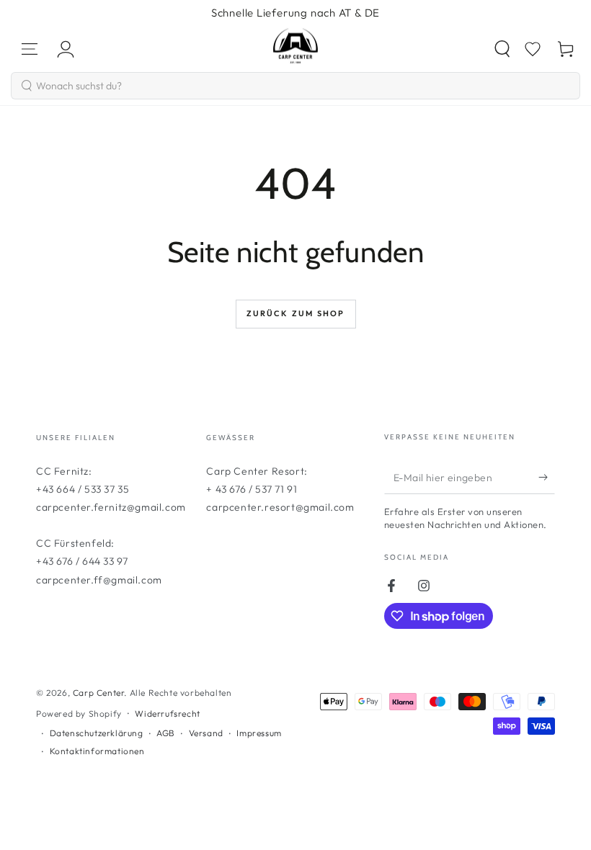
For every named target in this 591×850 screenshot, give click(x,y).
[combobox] (295, 85)
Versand (206, 733)
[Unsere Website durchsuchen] (502, 49)
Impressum (258, 733)
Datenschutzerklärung (96, 733)
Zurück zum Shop (295, 313)
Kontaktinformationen (97, 751)
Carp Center (99, 692)
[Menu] (29, 49)
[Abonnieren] (546, 477)
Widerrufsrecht (167, 713)
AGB (165, 733)
